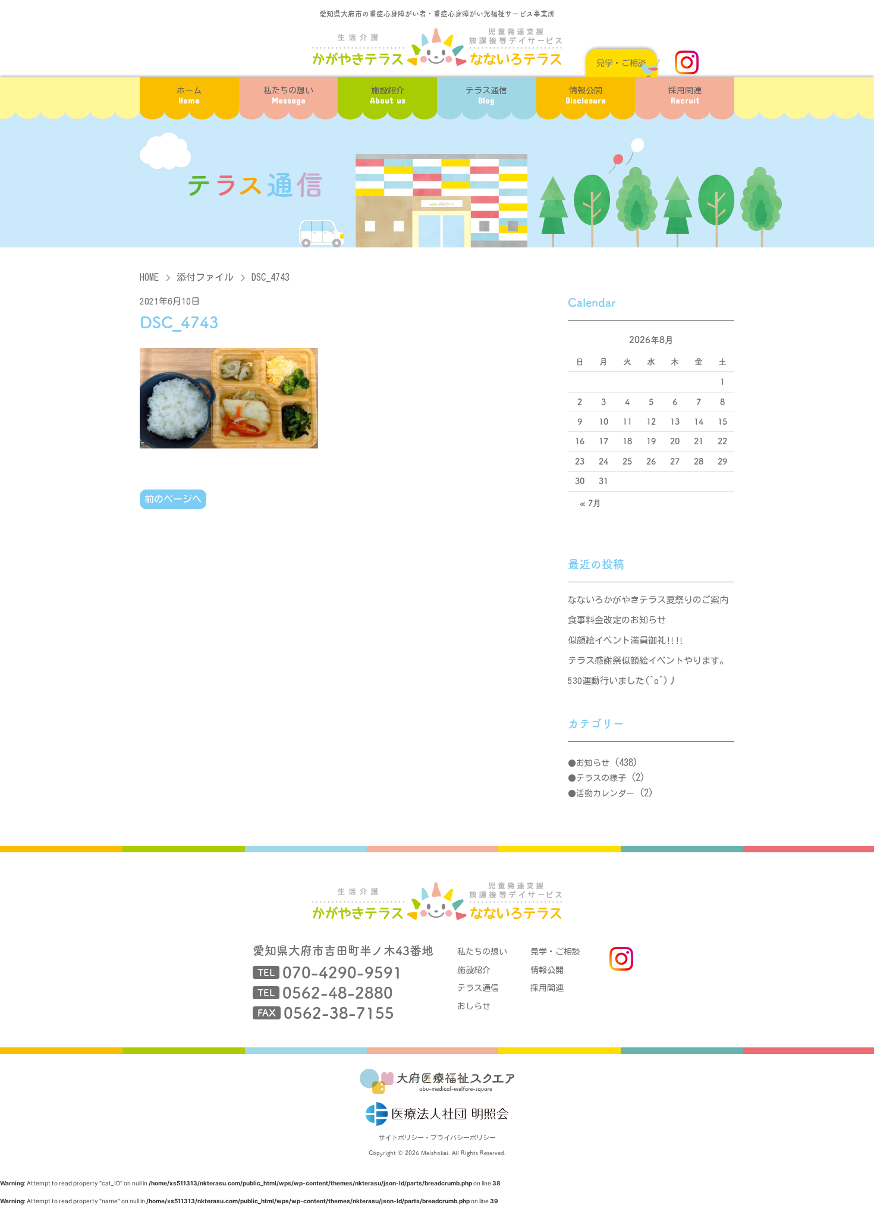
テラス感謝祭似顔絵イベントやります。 (648, 660)
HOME (149, 277)
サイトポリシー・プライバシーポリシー (437, 1137)
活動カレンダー (605, 793)
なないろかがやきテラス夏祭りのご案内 (648, 599)
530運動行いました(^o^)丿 (622, 680)
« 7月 (590, 503)
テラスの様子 (601, 778)
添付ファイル (205, 277)
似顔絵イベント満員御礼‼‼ (626, 640)
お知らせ (592, 763)
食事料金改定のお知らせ (617, 620)
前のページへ (173, 499)
